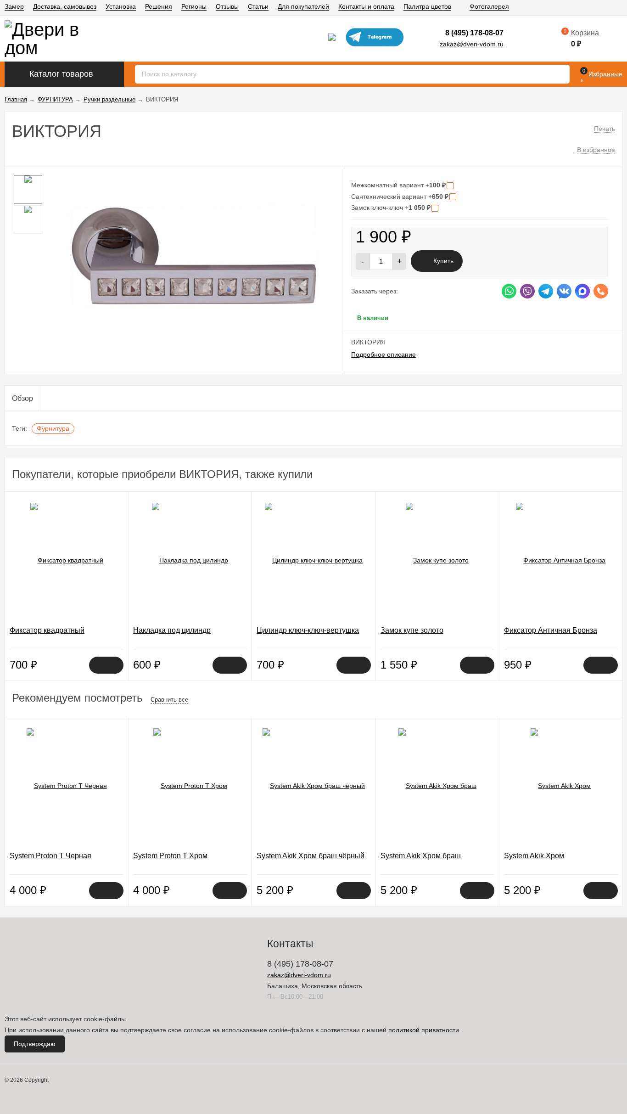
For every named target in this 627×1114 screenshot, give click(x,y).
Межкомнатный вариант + (398, 185)
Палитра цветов (427, 6)
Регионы (194, 6)
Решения (158, 6)
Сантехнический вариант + (399, 196)
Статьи (258, 6)
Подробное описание (383, 354)
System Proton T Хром (170, 856)
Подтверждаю (35, 1043)
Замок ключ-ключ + (391, 207)
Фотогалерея (489, 6)
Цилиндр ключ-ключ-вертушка (308, 630)
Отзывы (227, 6)
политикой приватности (423, 1030)
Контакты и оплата (366, 6)
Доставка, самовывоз (64, 6)
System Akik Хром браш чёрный (310, 856)
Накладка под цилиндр (172, 630)
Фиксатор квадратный (47, 630)
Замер (14, 6)
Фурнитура (53, 428)
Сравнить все (169, 699)
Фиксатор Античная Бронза (550, 630)
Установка (121, 6)
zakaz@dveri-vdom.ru (472, 44)
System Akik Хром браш (421, 856)
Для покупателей (303, 6)
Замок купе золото (412, 630)
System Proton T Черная (50, 856)
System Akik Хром (534, 856)
